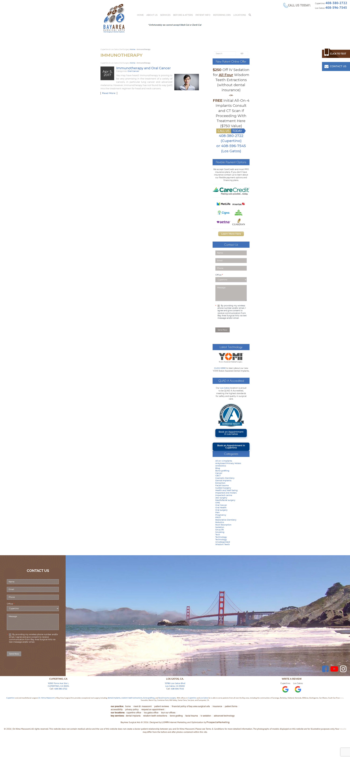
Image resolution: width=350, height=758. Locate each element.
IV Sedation (206, 715)
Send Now (222, 330)
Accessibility (117, 709)
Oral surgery (221, 510)
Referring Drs (222, 15)
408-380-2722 (336, 3)
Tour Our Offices (168, 712)
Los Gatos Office (151, 712)
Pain (217, 512)
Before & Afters (183, 15)
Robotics (219, 522)
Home (140, 15)
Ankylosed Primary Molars (228, 463)
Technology (221, 537)
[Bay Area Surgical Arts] (114, 18)
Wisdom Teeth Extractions (155, 715)
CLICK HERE (220, 368)
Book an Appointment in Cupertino (231, 446)
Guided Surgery (223, 488)
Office (219, 275)
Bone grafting (222, 470)
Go (242, 53)
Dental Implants (223, 480)
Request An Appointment (152, 709)
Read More (109, 93)
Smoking (219, 532)
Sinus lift (219, 529)
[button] (250, 15)
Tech (217, 534)
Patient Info (203, 15)
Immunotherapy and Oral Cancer (143, 68)
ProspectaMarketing (218, 722)
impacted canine (223, 495)
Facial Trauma (191, 715)
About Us (152, 15)
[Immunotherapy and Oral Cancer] (186, 82)
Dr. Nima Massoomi (46, 698)
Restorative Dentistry (225, 520)
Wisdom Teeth (222, 544)
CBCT (218, 475)
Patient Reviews (161, 706)
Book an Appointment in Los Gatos (231, 433)
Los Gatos (225, 388)
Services (165, 15)
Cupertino (10, 698)
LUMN (165, 722)
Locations (239, 15)
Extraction (220, 483)
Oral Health (221, 507)
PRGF (218, 517)
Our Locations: (118, 712)
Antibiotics (220, 466)
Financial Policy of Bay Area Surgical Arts (191, 706)
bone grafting (148, 698)
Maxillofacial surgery (225, 500)
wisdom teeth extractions (131, 698)
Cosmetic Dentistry (224, 478)
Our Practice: (117, 706)
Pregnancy (220, 515)
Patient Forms (231, 706)
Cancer (218, 473)
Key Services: (117, 715)
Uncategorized (222, 542)
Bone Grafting (176, 715)
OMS (217, 502)
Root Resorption (223, 525)
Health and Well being (226, 490)
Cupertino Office (133, 712)
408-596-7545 (336, 7)
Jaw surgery (221, 498)
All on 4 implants (223, 461)
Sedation (219, 527)
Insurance (217, 706)
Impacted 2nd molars (226, 493)
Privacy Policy (132, 709)
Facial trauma (222, 485)
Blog (217, 468)
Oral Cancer (133, 71)
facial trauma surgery (167, 698)
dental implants (114, 698)
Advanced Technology (224, 715)
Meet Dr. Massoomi (142, 706)
